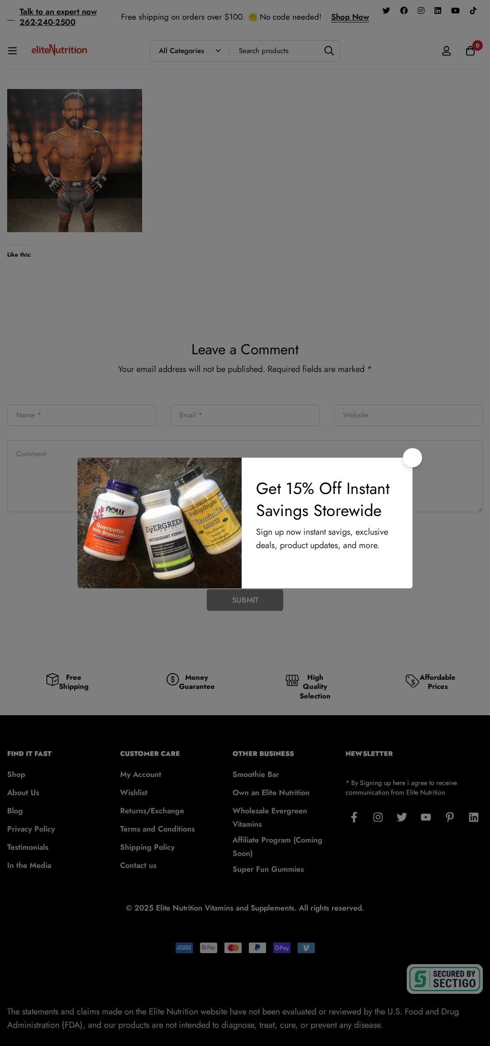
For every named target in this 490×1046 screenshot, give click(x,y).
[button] (412, 457)
